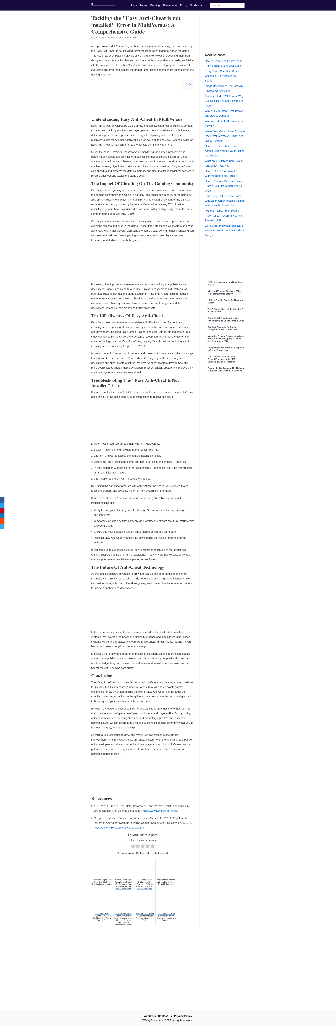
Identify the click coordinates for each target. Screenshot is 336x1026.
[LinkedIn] (2, 515)
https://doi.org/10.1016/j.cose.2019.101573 (119, 827)
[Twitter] (2, 505)
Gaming (155, 5)
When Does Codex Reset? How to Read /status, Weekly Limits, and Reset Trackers (225, 136)
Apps (134, 5)
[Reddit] (2, 521)
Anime (143, 5)
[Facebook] (2, 500)
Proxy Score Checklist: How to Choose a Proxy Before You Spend (222, 76)
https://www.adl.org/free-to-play (160, 810)
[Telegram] (2, 526)
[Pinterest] (2, 510)
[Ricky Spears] (103, 5)
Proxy (183, 5)
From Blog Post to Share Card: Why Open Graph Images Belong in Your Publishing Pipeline (224, 201)
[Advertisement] (142, 112)
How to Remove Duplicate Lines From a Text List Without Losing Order (223, 186)
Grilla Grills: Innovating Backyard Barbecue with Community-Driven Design (224, 230)
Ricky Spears (118, 37)
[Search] (242, 5)
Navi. (188, 84)
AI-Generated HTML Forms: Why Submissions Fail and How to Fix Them (224, 101)
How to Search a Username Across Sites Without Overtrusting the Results (224, 151)
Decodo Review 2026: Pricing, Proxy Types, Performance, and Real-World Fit (223, 215)
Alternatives (169, 5)
